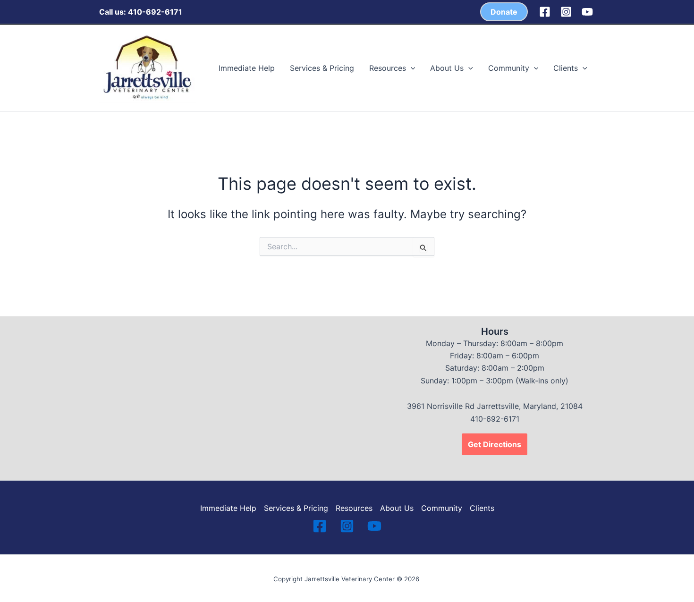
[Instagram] (566, 11)
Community (508, 68)
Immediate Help (247, 68)
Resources (387, 68)
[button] (504, 11)
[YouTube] (587, 11)
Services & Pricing (322, 68)
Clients (565, 68)
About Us (447, 68)
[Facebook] (544, 11)
